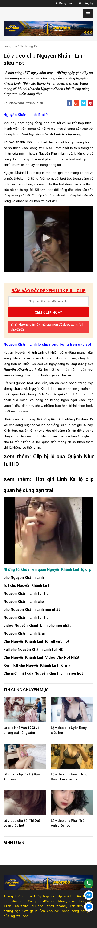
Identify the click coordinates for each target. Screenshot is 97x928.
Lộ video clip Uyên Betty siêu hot (69, 730)
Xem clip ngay (48, 312)
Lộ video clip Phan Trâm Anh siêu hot (69, 823)
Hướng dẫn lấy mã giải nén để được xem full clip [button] (47, 327)
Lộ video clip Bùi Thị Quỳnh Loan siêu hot (24, 823)
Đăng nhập (66, 3)
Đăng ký (87, 3)
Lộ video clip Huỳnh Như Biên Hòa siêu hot (69, 776)
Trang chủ (10, 46)
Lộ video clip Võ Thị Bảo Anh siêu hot (22, 776)
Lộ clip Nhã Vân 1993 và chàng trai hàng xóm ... (21, 730)
